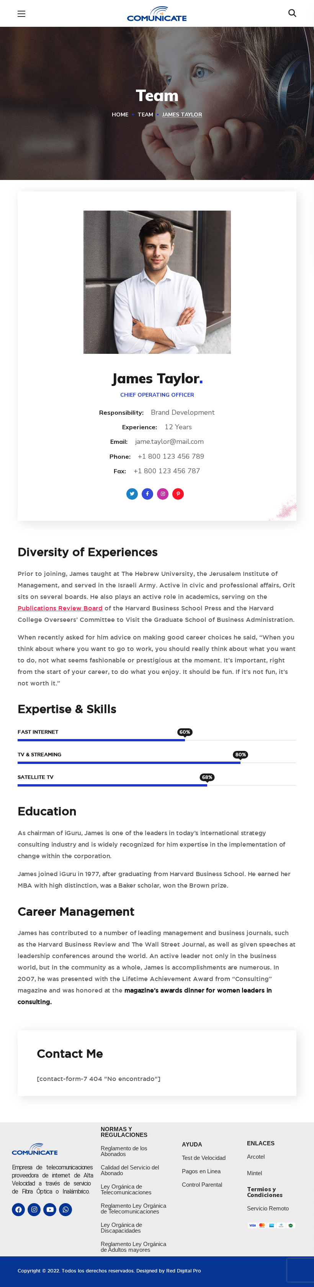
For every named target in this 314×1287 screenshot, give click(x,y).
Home (120, 114)
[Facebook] (18, 1209)
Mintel (254, 1173)
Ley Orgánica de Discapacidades (121, 1228)
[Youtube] (49, 1209)
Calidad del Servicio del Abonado (130, 1170)
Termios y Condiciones (265, 1192)
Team (145, 114)
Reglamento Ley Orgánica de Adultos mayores (133, 1247)
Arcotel (256, 1156)
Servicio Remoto (268, 1208)
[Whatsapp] (65, 1209)
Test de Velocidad (204, 1158)
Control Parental (202, 1184)
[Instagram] (34, 1209)
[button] (292, 13)
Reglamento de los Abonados (124, 1151)
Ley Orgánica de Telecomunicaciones (126, 1189)
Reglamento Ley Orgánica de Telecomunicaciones (133, 1208)
